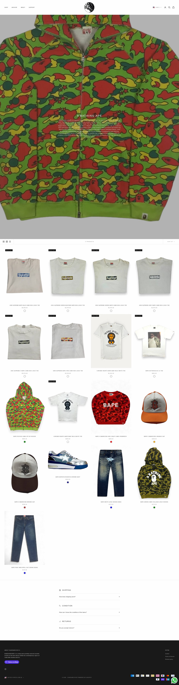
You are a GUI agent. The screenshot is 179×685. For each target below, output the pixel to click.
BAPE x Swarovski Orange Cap (154, 436)
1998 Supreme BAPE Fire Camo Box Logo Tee (68, 370)
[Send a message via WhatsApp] (174, 680)
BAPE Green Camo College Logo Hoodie (154, 502)
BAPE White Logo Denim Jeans (111, 502)
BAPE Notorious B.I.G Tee (154, 370)
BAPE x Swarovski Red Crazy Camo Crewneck (111, 436)
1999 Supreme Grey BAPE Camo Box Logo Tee (154, 305)
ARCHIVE (14, 7)
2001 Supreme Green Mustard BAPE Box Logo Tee (68, 305)
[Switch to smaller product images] (7, 241)
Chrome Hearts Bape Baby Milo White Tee (111, 370)
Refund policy (169, 659)
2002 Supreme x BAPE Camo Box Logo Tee (25, 370)
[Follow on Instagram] (5, 669)
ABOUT (23, 7)
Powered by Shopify (85, 677)
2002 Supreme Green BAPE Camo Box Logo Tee (111, 305)
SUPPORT (32, 7)
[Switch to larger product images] (3, 241)
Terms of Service (170, 656)
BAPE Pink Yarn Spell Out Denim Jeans (25, 567)
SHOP (6, 7)
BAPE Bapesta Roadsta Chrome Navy (68, 476)
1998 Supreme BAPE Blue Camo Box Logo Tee (25, 305)
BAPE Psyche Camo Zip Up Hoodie (24, 436)
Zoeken (167, 653)
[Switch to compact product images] (10, 241)
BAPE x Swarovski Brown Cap (25, 502)
